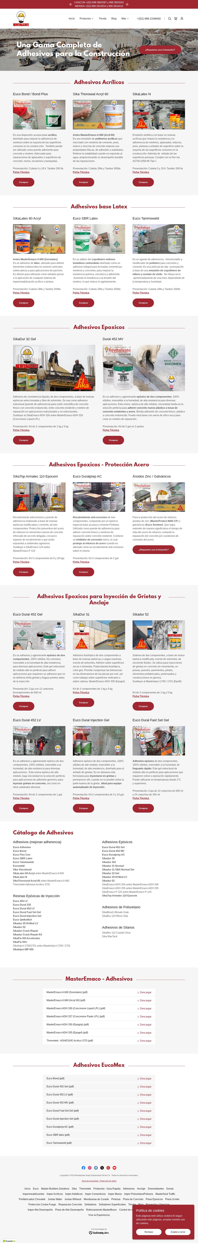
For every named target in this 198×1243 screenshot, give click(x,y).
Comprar (99, 593)
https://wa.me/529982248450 (99, 585)
